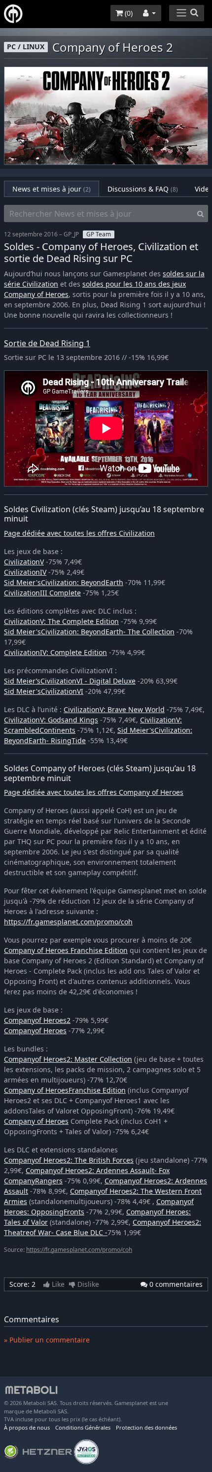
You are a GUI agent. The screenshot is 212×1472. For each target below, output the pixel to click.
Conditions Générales (82, 1427)
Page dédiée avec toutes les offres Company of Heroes (93, 792)
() (128, 13)
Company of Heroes (36, 1121)
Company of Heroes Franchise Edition (66, 950)
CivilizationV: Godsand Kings (51, 719)
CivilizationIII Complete (42, 592)
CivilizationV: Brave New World (114, 709)
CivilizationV (24, 561)
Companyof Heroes (35, 1030)
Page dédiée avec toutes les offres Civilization (79, 533)
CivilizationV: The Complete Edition (61, 621)
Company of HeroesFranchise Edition (65, 1090)
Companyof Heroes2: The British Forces (69, 1160)
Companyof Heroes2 (37, 1020)
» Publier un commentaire (47, 1339)
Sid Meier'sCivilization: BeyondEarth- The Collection (89, 631)
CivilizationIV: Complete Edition (55, 652)
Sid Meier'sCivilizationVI (43, 691)
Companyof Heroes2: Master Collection (68, 1059)
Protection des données (146, 1427)
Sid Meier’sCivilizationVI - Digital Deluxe (70, 681)
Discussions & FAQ (142, 189)
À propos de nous (27, 1427)
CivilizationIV (25, 572)
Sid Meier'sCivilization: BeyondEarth (63, 582)
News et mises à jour (51, 189)
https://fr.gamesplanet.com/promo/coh (68, 921)
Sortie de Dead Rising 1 (47, 343)
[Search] (200, 214)
